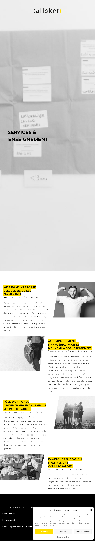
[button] (90, 510)
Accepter (44, 532)
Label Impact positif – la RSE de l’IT (20, 526)
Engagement (8, 519)
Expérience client (11, 411)
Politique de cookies (62, 537)
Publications (8, 513)
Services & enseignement (27, 297)
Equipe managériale (58, 351)
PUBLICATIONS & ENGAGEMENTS (20, 507)
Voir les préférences (82, 532)
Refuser (63, 532)
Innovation (8, 297)
